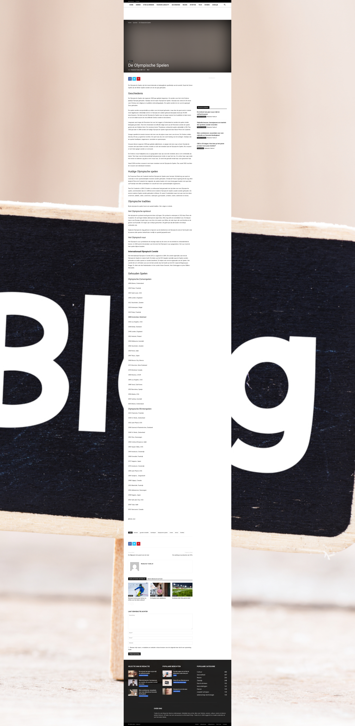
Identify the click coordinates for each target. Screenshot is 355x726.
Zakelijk (215, 5)
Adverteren (131, 1)
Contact (137, 1)
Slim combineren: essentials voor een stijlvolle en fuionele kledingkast (148, 692)
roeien (171, 532)
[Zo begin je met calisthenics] (160, 590)
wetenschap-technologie (180, 682)
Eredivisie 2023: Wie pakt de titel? (181, 598)
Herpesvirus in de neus (180, 689)
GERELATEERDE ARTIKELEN (137, 579)
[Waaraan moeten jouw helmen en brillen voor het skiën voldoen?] (138, 590)
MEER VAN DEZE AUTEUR (155, 579)
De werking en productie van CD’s (182, 555)
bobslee (136, 532)
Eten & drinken (148, 5)
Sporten (193, 5)
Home (131, 5)
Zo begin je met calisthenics (158, 598)
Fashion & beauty (163, 5)
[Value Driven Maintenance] (167, 682)
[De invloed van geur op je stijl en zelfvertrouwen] (132, 673)
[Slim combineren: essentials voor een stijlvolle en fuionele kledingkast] (132, 692)
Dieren (138, 5)
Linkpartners (211, 724)
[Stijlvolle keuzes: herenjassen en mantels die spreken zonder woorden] (132, 682)
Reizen (185, 5)
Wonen (207, 5)
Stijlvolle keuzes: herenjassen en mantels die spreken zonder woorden (148, 682)
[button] (224, 5)
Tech (200, 5)
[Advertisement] (193, 13)
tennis (176, 532)
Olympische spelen (163, 532)
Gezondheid (176, 5)
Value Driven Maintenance (181, 680)
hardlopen (153, 532)
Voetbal (182, 532)
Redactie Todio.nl (136, 69)
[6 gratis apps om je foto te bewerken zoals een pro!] (167, 673)
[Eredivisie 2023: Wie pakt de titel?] (182, 590)
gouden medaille (144, 532)
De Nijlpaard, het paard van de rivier (138, 555)
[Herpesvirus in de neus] (167, 691)
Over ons (218, 724)
